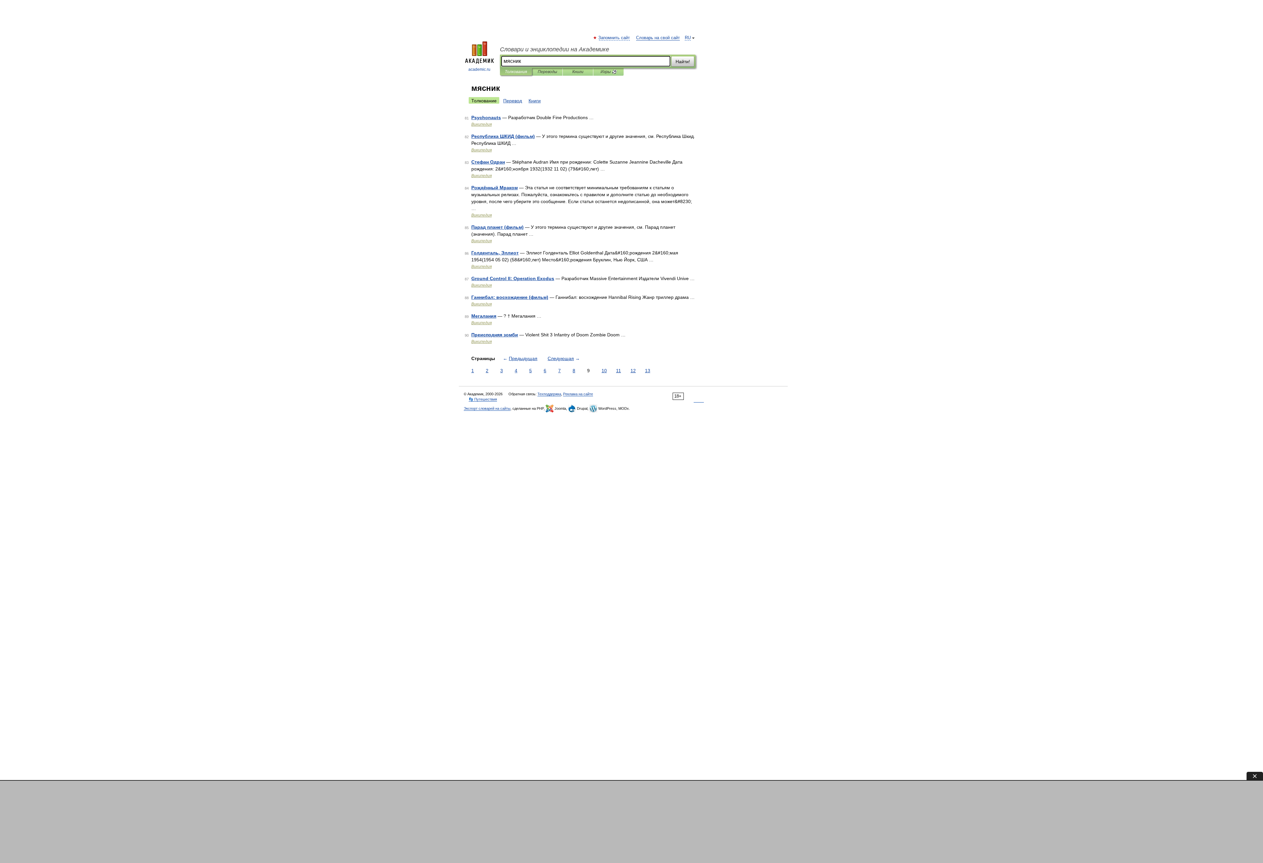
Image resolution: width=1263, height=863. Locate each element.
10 (604, 370)
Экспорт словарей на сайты (487, 408)
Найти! (683, 61)
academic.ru (479, 69)
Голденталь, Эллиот (495, 252)
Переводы (547, 71)
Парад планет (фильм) (497, 227)
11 (618, 370)
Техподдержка (549, 394)
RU (688, 38)
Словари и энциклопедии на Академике (554, 49)
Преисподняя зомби (494, 334)
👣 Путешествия (483, 399)
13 (647, 370)
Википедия (481, 124)
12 (633, 370)
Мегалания (483, 316)
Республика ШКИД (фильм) (503, 136)
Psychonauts (486, 117)
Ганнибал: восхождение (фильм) (509, 297)
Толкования (516, 71)
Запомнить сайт (614, 38)
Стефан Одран (488, 162)
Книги (577, 71)
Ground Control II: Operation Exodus (512, 278)
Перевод (512, 100)
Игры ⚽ (609, 71)
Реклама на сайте (578, 394)
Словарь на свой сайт (658, 38)
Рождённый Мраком (494, 187)
